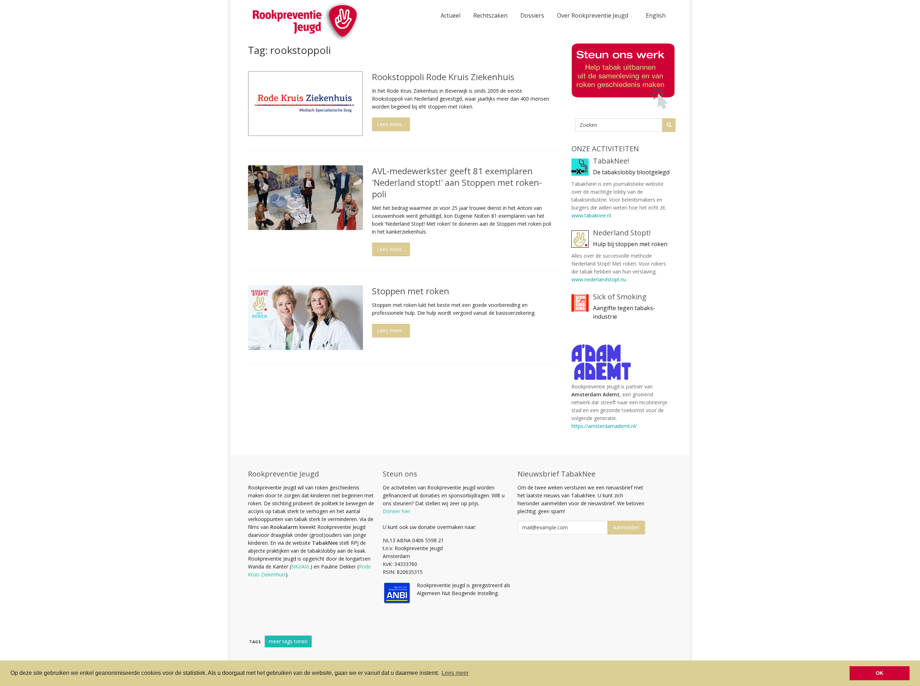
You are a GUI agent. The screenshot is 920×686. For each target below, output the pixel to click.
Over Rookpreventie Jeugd (592, 15)
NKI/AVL (300, 566)
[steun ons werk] (621, 76)
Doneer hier (396, 511)
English (656, 15)
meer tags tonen (288, 641)
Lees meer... (391, 124)
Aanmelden (626, 527)
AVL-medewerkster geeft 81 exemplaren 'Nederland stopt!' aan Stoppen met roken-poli (457, 182)
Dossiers (532, 15)
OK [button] (879, 673)
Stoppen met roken (410, 291)
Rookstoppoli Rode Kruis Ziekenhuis (443, 77)
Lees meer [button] (455, 673)
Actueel (450, 15)
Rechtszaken (490, 15)
